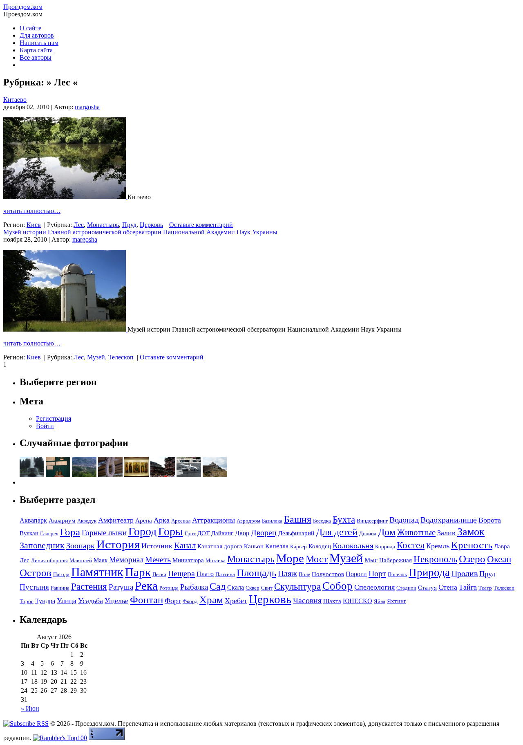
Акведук (86, 521)
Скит (267, 588)
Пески (159, 574)
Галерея (49, 533)
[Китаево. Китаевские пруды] (65, 196)
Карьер (298, 546)
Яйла (379, 601)
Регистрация (53, 418)
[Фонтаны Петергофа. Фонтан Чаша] (32, 474)
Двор (242, 533)
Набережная (395, 560)
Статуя (427, 587)
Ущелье (116, 601)
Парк (138, 572)
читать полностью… (31, 210)
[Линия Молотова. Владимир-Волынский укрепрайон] (110, 474)
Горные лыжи (104, 532)
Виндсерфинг (372, 521)
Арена (143, 520)
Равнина (60, 588)
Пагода (61, 574)
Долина (367, 533)
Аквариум (62, 520)
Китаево (15, 99)
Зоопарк (80, 545)
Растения (89, 586)
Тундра (45, 601)
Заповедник (42, 545)
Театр (485, 588)
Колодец (319, 546)
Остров (35, 572)
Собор (337, 586)
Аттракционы (213, 520)
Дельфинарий (296, 533)
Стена (447, 587)
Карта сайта (36, 50)
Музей (96, 357)
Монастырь (103, 224)
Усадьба (90, 601)
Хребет (236, 601)
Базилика (272, 521)
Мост (317, 559)
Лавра (502, 546)
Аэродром (248, 521)
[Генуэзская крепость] (215, 474)
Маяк (100, 560)
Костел (411, 545)
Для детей (337, 532)
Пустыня (34, 587)
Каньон (254, 546)
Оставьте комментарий (201, 224)
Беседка (322, 521)
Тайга (468, 587)
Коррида (385, 546)
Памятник (97, 572)
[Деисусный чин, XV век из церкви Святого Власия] (136, 474)
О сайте (30, 28)
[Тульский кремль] (58, 474)
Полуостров (328, 574)
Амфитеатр (116, 520)
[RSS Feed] (26, 723)
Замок (471, 532)
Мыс (371, 560)
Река (146, 585)
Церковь (151, 224)
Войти (45, 425)
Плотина (225, 574)
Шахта (332, 601)
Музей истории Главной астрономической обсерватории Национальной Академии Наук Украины (140, 232)
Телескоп (121, 357)
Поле (304, 574)
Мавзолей (80, 560)
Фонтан (146, 599)
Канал (185, 545)
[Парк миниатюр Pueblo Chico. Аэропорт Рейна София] (189, 474)
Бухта (344, 519)
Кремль (437, 546)
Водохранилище (448, 519)
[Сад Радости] (162, 474)
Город (142, 531)
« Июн (30, 708)
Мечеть (158, 559)
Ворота (489, 520)
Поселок (397, 574)
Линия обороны (49, 560)
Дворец (264, 532)
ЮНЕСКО (357, 601)
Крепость (471, 545)
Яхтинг (396, 601)
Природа (429, 572)
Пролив (464, 573)
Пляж (287, 573)
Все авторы (35, 57)
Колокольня (353, 545)
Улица (66, 601)
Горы (170, 531)
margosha (87, 106)
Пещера (181, 573)
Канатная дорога (219, 546)
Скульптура (297, 586)
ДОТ (203, 533)
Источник (156, 546)
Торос (27, 601)
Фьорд (190, 601)
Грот (190, 533)
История (118, 544)
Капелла (276, 546)
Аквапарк (33, 520)
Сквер (252, 588)
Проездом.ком (22, 6)
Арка (162, 520)
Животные (416, 532)
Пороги (356, 574)
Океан (499, 559)
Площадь (256, 572)
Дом (387, 532)
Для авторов (37, 35)
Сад (218, 586)
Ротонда (169, 588)
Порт (377, 573)
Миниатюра (188, 560)
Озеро (472, 558)
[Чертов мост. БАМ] (84, 474)
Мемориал (126, 559)
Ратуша (121, 587)
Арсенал (180, 521)
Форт (173, 601)
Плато (205, 574)
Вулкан (29, 533)
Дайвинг (222, 533)
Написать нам (39, 42)
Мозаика (216, 560)
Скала (235, 587)
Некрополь (435, 559)
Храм (211, 599)
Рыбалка (194, 587)
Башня (297, 519)
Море (290, 558)
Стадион (406, 588)
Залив (446, 533)
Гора (70, 531)
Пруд (129, 224)
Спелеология (374, 587)
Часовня (307, 600)
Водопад (404, 519)
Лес (79, 224)
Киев (34, 224)
